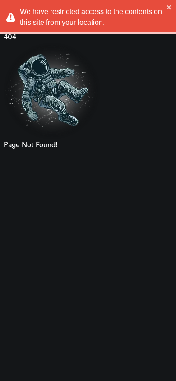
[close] (169, 7)
